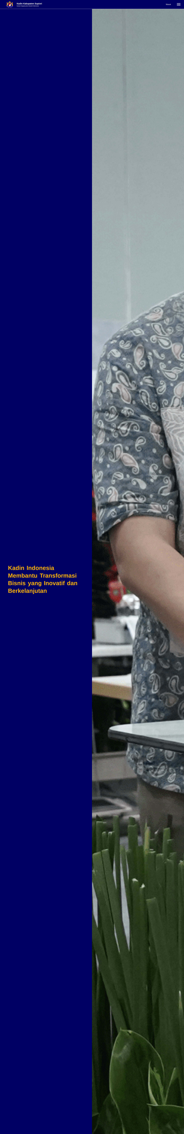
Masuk (168, 4)
